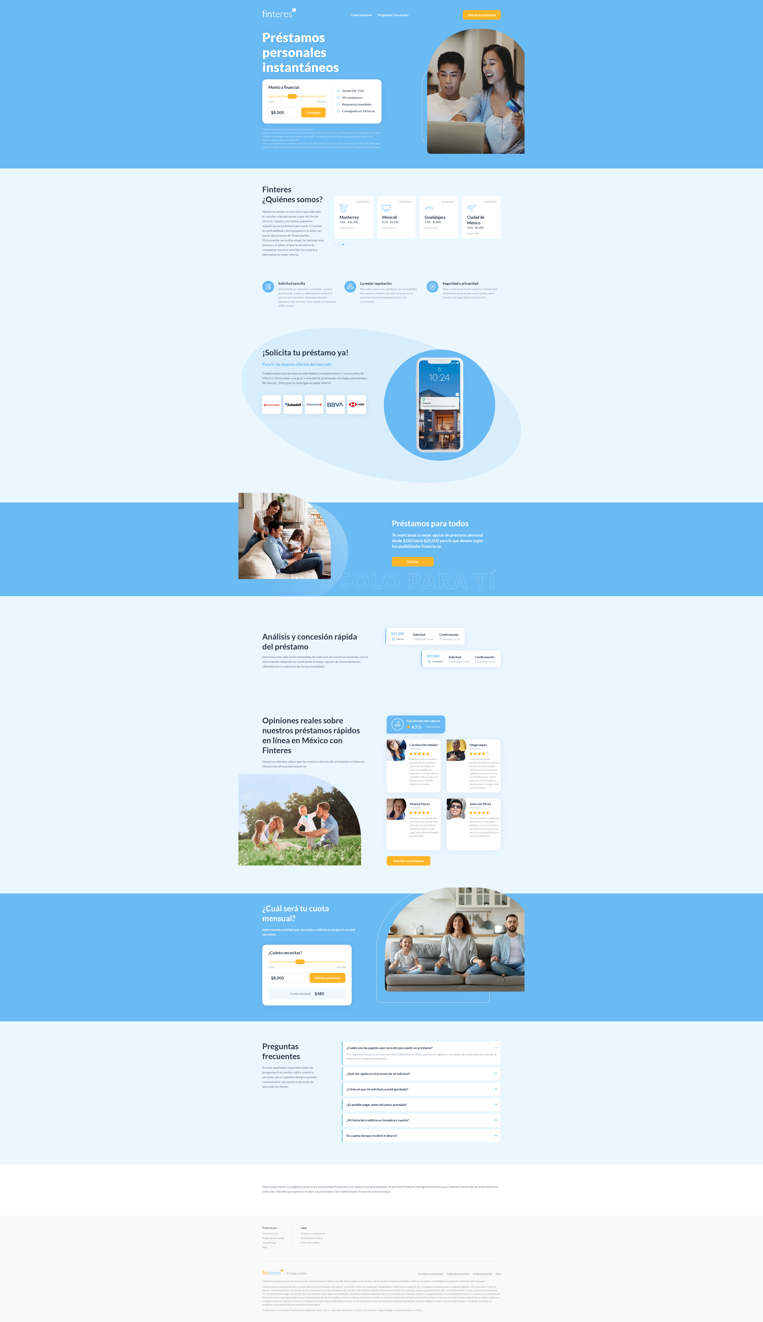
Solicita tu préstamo (482, 15)
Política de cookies (310, 1242)
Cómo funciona (361, 15)
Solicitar (413, 561)
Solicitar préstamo (327, 978)
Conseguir (313, 112)
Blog (264, 1247)
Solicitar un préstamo (409, 861)
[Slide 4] (343, 244)
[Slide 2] (337, 244)
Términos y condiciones (312, 1233)
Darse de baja (269, 1242)
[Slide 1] (335, 244)
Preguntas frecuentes (393, 15)
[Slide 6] (348, 244)
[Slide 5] (346, 244)
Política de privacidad (311, 1238)
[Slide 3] (340, 244)
